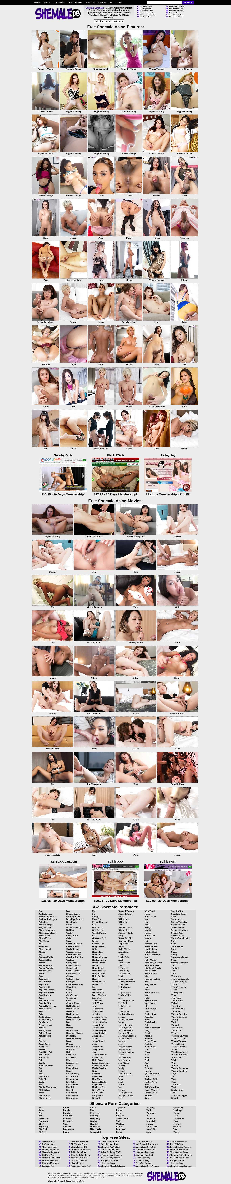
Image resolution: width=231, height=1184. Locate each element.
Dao (68, 1022)
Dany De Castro (73, 1019)
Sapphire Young (179, 914)
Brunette (67, 1118)
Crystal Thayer (73, 1003)
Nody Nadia (150, 984)
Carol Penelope (73, 954)
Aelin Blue (44, 922)
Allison (42, 951)
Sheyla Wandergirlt (180, 938)
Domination (68, 1129)
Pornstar (150, 1113)
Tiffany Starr (177, 992)
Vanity (174, 1022)
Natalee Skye (151, 943)
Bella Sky (43, 1079)
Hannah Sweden (99, 957)
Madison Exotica (126, 1014)
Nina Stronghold (152, 979)
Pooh (147, 1060)
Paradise (149, 1017)
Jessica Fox (97, 1046)
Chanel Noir (72, 968)
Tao (173, 970)
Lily (120, 989)
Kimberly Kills (125, 933)
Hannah (96, 954)
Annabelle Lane (46, 1000)
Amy (41, 976)
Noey (147, 987)
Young (176, 1132)
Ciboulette (71, 987)
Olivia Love (150, 1008)
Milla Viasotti (125, 1073)
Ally (41, 954)
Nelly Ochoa (150, 960)
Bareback (43, 1118)
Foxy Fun (96, 919)
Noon (147, 989)
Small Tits (151, 1129)
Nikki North (150, 970)
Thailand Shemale (176, 11)
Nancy (148, 927)
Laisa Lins (123, 951)
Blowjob (67, 1113)
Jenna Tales (97, 1035)
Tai (173, 965)
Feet (92, 1110)
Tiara (174, 984)
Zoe (173, 1092)
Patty (147, 1030)
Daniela (70, 1011)
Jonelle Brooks (99, 1054)
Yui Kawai (176, 1084)
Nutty (147, 998)
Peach (147, 1033)
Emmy (69, 1071)
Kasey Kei (97, 1076)
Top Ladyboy (176, 1163)
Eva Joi (70, 1087)
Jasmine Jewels (99, 1017)
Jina (94, 1052)
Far (94, 914)
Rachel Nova (151, 1082)
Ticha (174, 989)
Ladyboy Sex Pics (109, 1160)
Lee (120, 965)
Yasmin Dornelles (179, 1068)
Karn (94, 1071)
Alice (41, 943)
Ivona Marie (98, 992)
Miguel (121, 1071)
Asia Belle (43, 1022)
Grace (95, 941)
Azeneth (42, 1049)
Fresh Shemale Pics (179, 1157)
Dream (69, 1044)
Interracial (95, 1132)
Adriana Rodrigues (48, 919)
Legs (118, 1113)
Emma (69, 1065)
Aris (41, 1014)
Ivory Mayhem (99, 995)
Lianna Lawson (125, 979)
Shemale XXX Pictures (181, 1155)
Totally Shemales (176, 9)
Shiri (173, 941)
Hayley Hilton (99, 960)
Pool (148, 1110)
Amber (42, 962)
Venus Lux (176, 1030)
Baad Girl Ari (45, 1052)
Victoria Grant (178, 1038)
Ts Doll (174, 1003)
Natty (147, 957)
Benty (41, 1082)
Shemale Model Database (113, 1166)
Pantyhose (121, 1129)
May (120, 1044)
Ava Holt (43, 1041)
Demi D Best (72, 1030)
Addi (41, 911)
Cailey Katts (72, 935)
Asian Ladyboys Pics (80, 1166)
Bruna (69, 924)
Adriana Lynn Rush (48, 916)
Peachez (148, 1035)
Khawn (121, 916)
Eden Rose (71, 1054)
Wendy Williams (179, 1054)
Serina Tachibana (179, 930)
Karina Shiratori (100, 1065)
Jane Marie (97, 1008)
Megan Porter (125, 1046)
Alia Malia (44, 941)
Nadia (147, 914)
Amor (41, 973)
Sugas (174, 951)
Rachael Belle (151, 1079)
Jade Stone (97, 1000)
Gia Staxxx (97, 927)
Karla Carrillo (99, 1068)
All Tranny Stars (175, 17)
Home (37, 2)
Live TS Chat (176, 1144)
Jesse (94, 1044)
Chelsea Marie (73, 973)
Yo (172, 1076)
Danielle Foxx (73, 1014)
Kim (120, 924)
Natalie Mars (151, 951)
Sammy (148, 1095)
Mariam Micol (125, 1033)
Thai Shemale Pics (110, 1141)
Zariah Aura (177, 1090)
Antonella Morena (47, 1006)
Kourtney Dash (125, 941)
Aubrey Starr (45, 1033)
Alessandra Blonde (47, 933)
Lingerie (120, 1115)
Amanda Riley (45, 960)
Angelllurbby (45, 995)
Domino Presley (74, 1038)
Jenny (95, 1038)
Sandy (148, 1098)
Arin (41, 1011)
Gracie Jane (98, 943)
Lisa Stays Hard (126, 1000)
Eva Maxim (72, 1092)
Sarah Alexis (177, 919)
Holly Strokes (98, 976)
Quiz (147, 1076)
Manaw (121, 1017)
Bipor (41, 1092)
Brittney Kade (73, 916)
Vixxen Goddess (179, 1046)
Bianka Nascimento (48, 1087)
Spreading (178, 1107)
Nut (146, 995)
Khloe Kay (123, 922)
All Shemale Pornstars (147, 1144)
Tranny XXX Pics (79, 1157)
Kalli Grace (97, 1060)
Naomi (148, 933)
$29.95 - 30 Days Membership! (115, 900)
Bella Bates (44, 1076)
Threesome (178, 1118)
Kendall (96, 1098)
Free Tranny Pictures (111, 1157)
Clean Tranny (143, 1160)
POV (148, 1115)
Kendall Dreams (126, 911)
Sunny (174, 954)
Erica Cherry (72, 1073)
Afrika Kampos (46, 924)
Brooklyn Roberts (74, 919)
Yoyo (173, 1082)
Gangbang (95, 1118)
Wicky (174, 1060)
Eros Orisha (72, 1084)
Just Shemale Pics (109, 1144)
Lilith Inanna (124, 987)
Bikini (66, 1107)
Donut (69, 1041)
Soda (173, 943)
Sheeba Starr (177, 935)
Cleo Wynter (72, 995)
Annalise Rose (45, 1003)
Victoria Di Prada (179, 1035)
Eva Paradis (72, 1095)
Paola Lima (150, 1014)
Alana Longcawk (47, 930)
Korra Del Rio (125, 938)
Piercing (150, 1107)
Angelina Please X (47, 989)
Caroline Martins (74, 957)
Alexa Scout (44, 935)
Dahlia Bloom (73, 1006)
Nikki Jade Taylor (153, 968)
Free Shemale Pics (176, 15)
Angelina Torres (46, 992)
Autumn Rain (45, 1035)
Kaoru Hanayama (101, 1063)
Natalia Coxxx (151, 946)
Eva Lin (70, 1090)
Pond (147, 1057)
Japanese (120, 1107)
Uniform (177, 1126)
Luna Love (123, 1011)
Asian (41, 1110)
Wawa (174, 1049)
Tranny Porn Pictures (111, 1155)
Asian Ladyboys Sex (146, 1147)
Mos (120, 1098)
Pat (146, 1025)
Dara (68, 1025)
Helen (95, 965)
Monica (122, 1090)
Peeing (119, 1132)
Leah (120, 960)
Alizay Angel (45, 949)
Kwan (121, 946)
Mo (120, 1087)
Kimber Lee (124, 930)
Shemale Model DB (179, 1149)
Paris (147, 1019)
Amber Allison (45, 965)
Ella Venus (71, 1057)
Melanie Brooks (126, 1052)
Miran (121, 1084)
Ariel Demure (45, 1008)
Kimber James (125, 927)
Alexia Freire (45, 938)
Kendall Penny (125, 914)
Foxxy (95, 916)
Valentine (175, 1011)
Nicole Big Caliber (153, 962)
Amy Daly (43, 979)
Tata (173, 973)
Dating (119, 2)
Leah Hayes (124, 962)
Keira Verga (98, 1090)
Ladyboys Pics (177, 1160)
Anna (41, 998)
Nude (118, 1121)
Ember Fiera (72, 1063)
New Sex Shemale (79, 1160)
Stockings (177, 1110)
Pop (146, 1063)
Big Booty (43, 1126)
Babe (41, 1115)
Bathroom (43, 1121)
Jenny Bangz (98, 1041)
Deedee (69, 1027)
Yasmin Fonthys (179, 1071)
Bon (68, 911)
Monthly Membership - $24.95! (168, 494)
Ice (93, 987)
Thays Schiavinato (180, 979)
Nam (147, 919)
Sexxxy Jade (177, 933)
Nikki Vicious (151, 973)
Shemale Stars (146, 7)
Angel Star (44, 984)
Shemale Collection (176, 7)
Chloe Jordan (72, 979)
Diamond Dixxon (74, 1033)
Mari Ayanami (125, 1027)
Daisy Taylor (72, 1008)
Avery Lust (44, 1046)
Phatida (148, 1044)
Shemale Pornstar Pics (181, 1166)
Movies (46, 2)
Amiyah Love (45, 970)
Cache (69, 933)
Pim (146, 1049)
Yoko (173, 1079)
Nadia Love (150, 916)
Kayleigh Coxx (99, 1087)
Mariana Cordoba (127, 1035)
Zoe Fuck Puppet (179, 1095)
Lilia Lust (123, 984)
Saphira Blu (177, 911)
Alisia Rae (43, 946)
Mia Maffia (123, 1063)
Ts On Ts (177, 1124)
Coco (68, 1000)
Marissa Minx (125, 1038)
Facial (93, 1107)
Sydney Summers (179, 962)
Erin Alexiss (72, 1079)
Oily (147, 1006)
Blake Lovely (45, 1098)
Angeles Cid (44, 987)
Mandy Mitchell (126, 1019)
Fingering (95, 1113)
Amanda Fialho (46, 957)
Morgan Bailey (125, 1095)
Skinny (149, 1124)
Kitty (120, 935)
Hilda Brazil (98, 968)
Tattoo (176, 1113)
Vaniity (174, 1019)
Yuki (173, 1087)
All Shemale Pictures (80, 1149)
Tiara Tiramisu (178, 987)
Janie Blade (97, 1011)
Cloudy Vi (71, 998)
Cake (68, 938)
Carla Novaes (72, 946)
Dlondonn (71, 1035)
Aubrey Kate (45, 1030)
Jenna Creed (98, 1027)
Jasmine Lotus (99, 1019)
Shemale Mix (77, 1163)
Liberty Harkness (126, 981)
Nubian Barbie (152, 992)
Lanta (121, 954)
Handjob (94, 1124)
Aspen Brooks (45, 1025)
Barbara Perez (46, 1065)
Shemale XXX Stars (110, 1147)
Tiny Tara (176, 998)
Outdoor (120, 1124)
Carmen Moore (73, 951)
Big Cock (43, 1129)
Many (121, 1022)
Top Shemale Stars (179, 1152)
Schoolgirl (151, 1121)
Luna (120, 1008)
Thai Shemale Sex (145, 1141)
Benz (41, 1084)
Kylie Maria (124, 949)
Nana (147, 924)
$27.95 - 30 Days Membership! (115, 494)
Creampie (68, 1121)
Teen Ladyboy (143, 1157)
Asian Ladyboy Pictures (147, 1166)
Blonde (66, 1110)
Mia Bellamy (124, 1057)
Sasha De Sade (178, 924)
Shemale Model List (145, 1149)
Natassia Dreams (153, 954)
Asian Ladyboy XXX (111, 1152)
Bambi (42, 1063)
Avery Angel (44, 1044)
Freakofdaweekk (100, 922)
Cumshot (67, 1126)
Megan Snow (124, 1049)
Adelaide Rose (45, 914)
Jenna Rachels (99, 1033)
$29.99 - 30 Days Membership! (168, 900)
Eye (94, 911)
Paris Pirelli (150, 1022)
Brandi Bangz (73, 914)
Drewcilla (71, 1049)
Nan (146, 922)
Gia (94, 924)
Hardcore (95, 1126)
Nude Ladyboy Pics (110, 1149)
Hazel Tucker (98, 962)
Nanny (148, 930)
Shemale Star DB (79, 1147)
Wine (173, 1063)
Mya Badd (150, 911)
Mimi (121, 1076)
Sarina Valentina (179, 922)
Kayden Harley (99, 1082)
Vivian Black (177, 1044)
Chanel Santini (73, 970)
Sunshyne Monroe (179, 957)
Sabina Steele (151, 1092)
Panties (119, 1126)
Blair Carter (45, 1095)
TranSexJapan (143, 1163)
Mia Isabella (124, 1060)
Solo (148, 1132)
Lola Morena (124, 1006)
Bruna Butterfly (74, 927)
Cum (65, 1124)
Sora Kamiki (177, 946)
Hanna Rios (97, 951)
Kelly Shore (97, 1095)
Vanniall (175, 1025)
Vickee (174, 1033)
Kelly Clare (97, 1092)
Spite (173, 949)
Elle (68, 1060)
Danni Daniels (73, 1017)
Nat (146, 941)
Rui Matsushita (152, 1087)
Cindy (69, 989)
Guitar (95, 949)
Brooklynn (71, 922)
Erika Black (72, 1076)
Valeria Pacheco (179, 1017)
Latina (119, 1110)
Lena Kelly (123, 970)
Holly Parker (98, 973)
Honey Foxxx (98, 981)
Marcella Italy (125, 1025)
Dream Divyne (73, 1046)
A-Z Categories (75, 2)
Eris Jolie (71, 1082)
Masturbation (122, 1118)
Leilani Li (123, 968)
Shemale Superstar (148, 15)
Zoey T (174, 1098)
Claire (69, 992)
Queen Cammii (152, 1073)
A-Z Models (59, 2)
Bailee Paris (44, 1054)
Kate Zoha (97, 1079)
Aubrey (42, 1027)
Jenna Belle (97, 1025)
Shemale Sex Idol (144, 1155)
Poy (146, 1065)
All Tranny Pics (146, 11)
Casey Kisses (72, 962)
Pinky (147, 1052)
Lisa (120, 998)
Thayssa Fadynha (179, 981)
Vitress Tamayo (178, 1041)
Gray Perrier (98, 946)
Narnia (148, 938)
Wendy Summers (179, 1052)
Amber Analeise (46, 968)
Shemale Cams (105, 2)
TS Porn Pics (145, 17)
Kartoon (96, 1073)
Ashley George (46, 1019)
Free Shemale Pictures (180, 1147)
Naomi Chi (150, 935)
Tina (173, 995)
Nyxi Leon (150, 1003)
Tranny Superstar (147, 13)
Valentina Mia (178, 1008)
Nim (147, 976)
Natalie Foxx (151, 949)
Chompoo (71, 981)
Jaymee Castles (99, 1022)
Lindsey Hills (124, 995)
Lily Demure (124, 992)
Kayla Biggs (98, 1084)
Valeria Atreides (179, 1014)
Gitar (94, 935)
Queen (148, 1071)
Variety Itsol (177, 1027)
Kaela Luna (97, 1057)
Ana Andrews (45, 981)
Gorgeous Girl (99, 938)
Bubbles (70, 930)
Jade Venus (97, 1003)
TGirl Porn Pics (78, 1152)
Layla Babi (123, 957)
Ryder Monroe (152, 1090)
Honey (95, 979)
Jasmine (96, 1014)
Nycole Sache (151, 1000)
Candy (69, 941)
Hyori (95, 984)
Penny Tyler (150, 1041)
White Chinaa (177, 1057)
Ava (40, 1038)
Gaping (93, 1121)
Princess (149, 1068)
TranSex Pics (174, 13)
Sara (173, 916)
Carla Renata (72, 949)
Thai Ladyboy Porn (80, 1155)
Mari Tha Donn (125, 1030)
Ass (40, 1113)
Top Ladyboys (108, 1163)
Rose (147, 1084)
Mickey (121, 1065)
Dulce (69, 1052)
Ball (41, 1060)
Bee (40, 1068)
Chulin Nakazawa (74, 984)
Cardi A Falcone (74, 943)
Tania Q (175, 968)
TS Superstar (145, 9)
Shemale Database (145, 1152)
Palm (147, 1011)
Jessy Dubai (97, 1049)
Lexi (120, 976)
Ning (147, 981)
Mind (120, 1079)
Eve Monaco (72, 1098)
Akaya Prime (45, 927)
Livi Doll (122, 1003)
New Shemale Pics (178, 1141)
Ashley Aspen (45, 1017)
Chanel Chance (73, 965)
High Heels (95, 1129)
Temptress (176, 976)
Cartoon (70, 960)
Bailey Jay (44, 1057)
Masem (121, 1041)
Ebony (66, 1132)
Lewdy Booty (124, 973)
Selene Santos (177, 927)
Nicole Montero (152, 965)
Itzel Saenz (97, 989)
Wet (175, 1129)
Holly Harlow (98, 970)
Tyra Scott (176, 1006)
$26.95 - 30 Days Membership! (63, 900)
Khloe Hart (123, 919)
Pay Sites (90, 2)
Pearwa (148, 1038)
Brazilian (67, 1115)
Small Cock (151, 1126)
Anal (41, 1107)
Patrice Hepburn (152, 1027)
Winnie (174, 1065)
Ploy (147, 1054)
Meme (121, 1054)
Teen (175, 1115)
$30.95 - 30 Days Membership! (63, 494)
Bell (40, 1071)
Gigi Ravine (98, 930)
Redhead (150, 1118)
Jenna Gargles (99, 1030)
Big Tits (42, 1132)
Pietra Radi (150, 1046)
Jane (94, 1006)
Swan (173, 960)
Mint (120, 1082)
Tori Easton (177, 1000)
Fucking (94, 1115)
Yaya (173, 1073)
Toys (175, 1121)
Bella (41, 1073)
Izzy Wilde (97, 998)
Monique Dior (125, 1092)
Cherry (69, 976)
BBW (41, 1124)
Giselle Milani (99, 933)
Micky (121, 1068)
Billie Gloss (44, 1090)
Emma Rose (72, 1068)
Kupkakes (123, 943)
